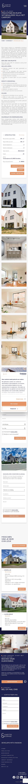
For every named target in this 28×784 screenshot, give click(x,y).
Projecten (5, 750)
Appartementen (7, 755)
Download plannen (17, 166)
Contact (20, 170)
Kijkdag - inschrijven (17, 173)
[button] (25, 5)
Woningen (9, 41)
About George (7, 759)
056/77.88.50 (22, 772)
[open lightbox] (14, 196)
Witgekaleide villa (18, 41)
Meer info (22, 589)
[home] (6, 6)
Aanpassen (13, 408)
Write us (4, 766)
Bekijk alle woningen (19, 545)
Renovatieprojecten (9, 757)
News (3, 764)
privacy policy (14, 432)
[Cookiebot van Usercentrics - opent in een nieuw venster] (20, 374)
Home (3, 41)
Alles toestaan (14, 403)
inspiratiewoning (12, 681)
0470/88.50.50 (23, 774)
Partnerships (6, 762)
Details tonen (19, 399)
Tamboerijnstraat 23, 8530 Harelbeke (12, 158)
